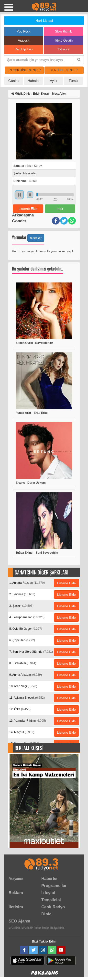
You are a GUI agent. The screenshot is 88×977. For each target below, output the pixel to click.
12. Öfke (20, 709)
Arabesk (24, 40)
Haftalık (33, 81)
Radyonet (16, 879)
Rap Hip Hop (24, 49)
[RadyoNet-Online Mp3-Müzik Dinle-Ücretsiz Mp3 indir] (44, 6)
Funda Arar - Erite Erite (32, 413)
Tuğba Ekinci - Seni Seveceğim (37, 552)
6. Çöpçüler (22, 640)
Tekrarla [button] (55, 199)
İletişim (16, 907)
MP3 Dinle (15, 928)
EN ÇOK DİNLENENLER (24, 70)
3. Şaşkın (21, 605)
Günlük (13, 81)
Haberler (49, 878)
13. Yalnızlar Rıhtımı (27, 720)
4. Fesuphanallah (26, 617)
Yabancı (63, 49)
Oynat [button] (19, 195)
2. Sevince (22, 594)
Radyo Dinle (57, 928)
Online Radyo (41, 928)
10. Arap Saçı (23, 686)
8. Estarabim (22, 663)
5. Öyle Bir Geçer (25, 628)
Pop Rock (24, 31)
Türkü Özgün (63, 40)
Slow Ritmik (63, 31)
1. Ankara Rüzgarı (27, 582)
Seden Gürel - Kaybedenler (34, 343)
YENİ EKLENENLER (64, 70)
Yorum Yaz (36, 238)
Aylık (53, 81)
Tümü (73, 81)
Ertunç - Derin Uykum (31, 482)
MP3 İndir (27, 928)
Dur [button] (30, 194)
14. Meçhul (21, 732)
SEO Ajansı (19, 921)
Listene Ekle (28, 209)
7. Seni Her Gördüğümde (31, 651)
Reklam (16, 892)
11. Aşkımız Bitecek (27, 697)
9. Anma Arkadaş (25, 674)
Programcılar (54, 885)
